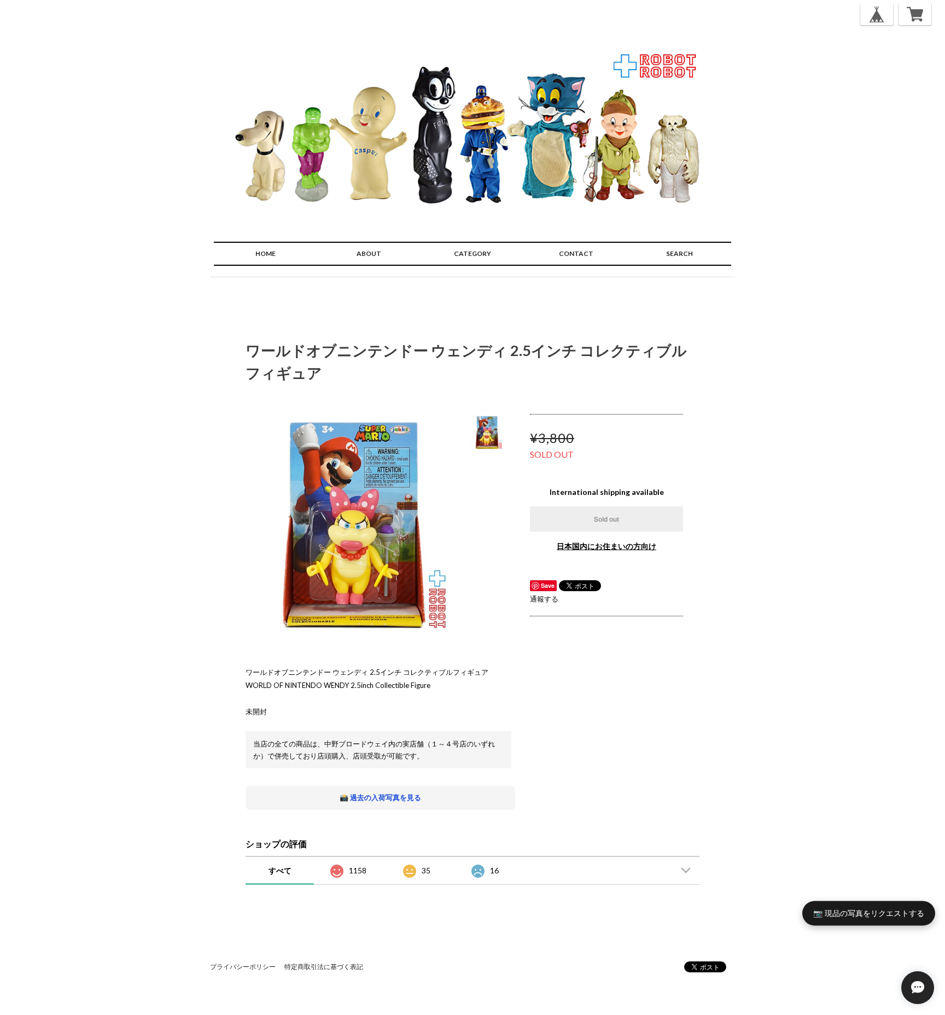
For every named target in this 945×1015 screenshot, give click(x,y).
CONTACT (576, 253)
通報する (544, 598)
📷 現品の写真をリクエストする (868, 913)
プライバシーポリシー (243, 966)
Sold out (606, 519)
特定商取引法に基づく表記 (323, 966)
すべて (280, 870)
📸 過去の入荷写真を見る (380, 797)
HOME (265, 253)
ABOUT (369, 253)
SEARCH (679, 253)
